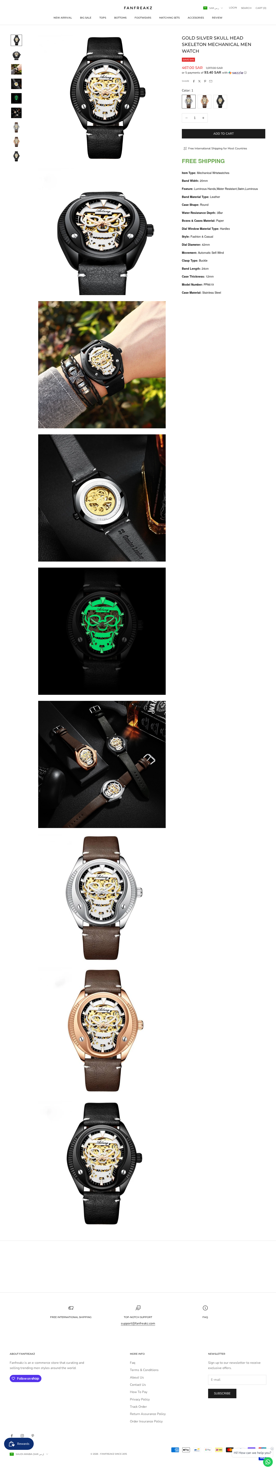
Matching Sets (169, 17)
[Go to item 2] (16, 54)
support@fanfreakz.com (138, 1323)
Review (217, 17)
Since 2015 (121, 1453)
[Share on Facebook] (193, 81)
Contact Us (138, 1385)
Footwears (143, 17)
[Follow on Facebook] (12, 1436)
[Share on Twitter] (199, 81)
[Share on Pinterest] (205, 81)
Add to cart (223, 134)
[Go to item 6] (16, 113)
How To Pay (138, 1392)
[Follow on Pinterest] (33, 1436)
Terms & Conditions (144, 1370)
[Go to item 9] (16, 156)
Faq (132, 1363)
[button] (223, 73)
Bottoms (120, 17)
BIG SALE (85, 17)
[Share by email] (210, 81)
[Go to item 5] (16, 98)
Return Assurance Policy (148, 1414)
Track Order (138, 1406)
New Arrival (63, 17)
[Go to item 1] (16, 40)
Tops (102, 17)
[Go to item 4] (16, 83)
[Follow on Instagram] (22, 1436)
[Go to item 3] (16, 69)
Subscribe (222, 1393)
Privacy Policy (140, 1399)
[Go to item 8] (16, 142)
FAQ (205, 1317)
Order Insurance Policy (146, 1421)
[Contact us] (268, 1462)
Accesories (196, 17)
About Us (137, 1377)
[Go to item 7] (16, 127)
